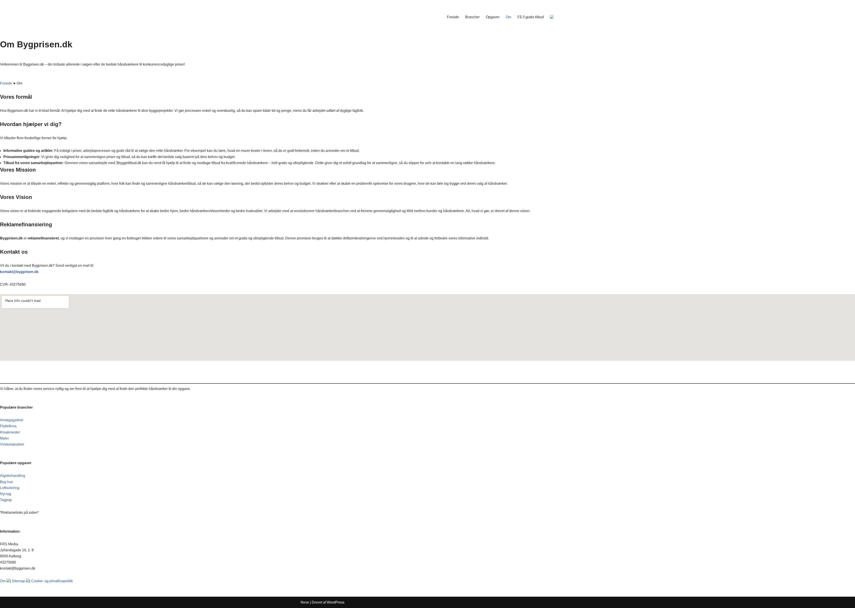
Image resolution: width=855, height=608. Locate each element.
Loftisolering (9, 488)
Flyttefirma (8, 426)
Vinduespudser (12, 444)
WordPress (335, 602)
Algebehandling (12, 476)
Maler (4, 438)
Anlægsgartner (11, 420)
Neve (305, 602)
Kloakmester (10, 432)
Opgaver (492, 17)
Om (508, 17)
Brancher (472, 17)
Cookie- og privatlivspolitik (52, 581)
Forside (453, 17)
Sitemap (18, 581)
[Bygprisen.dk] (314, 17)
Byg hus (6, 482)
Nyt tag (5, 494)
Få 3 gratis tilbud (530, 17)
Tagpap (6, 500)
